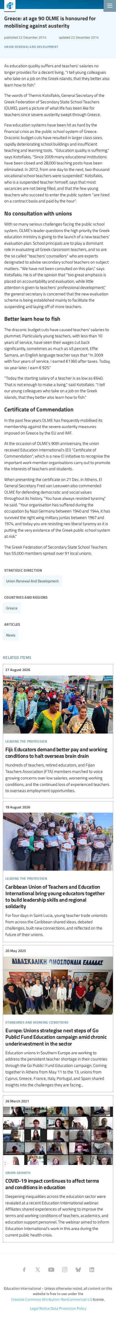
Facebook (24, 1269)
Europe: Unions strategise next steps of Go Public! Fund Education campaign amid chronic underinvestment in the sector (58, 1018)
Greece (11, 607)
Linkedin (91, 1269)
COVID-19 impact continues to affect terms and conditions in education (58, 1168)
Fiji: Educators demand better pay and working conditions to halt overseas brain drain (58, 730)
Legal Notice (40, 1308)
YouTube (51, 1269)
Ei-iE (7, 6)
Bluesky (78, 1269)
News (10, 635)
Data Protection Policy (68, 1308)
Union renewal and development (32, 580)
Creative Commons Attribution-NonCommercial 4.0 (51, 1299)
